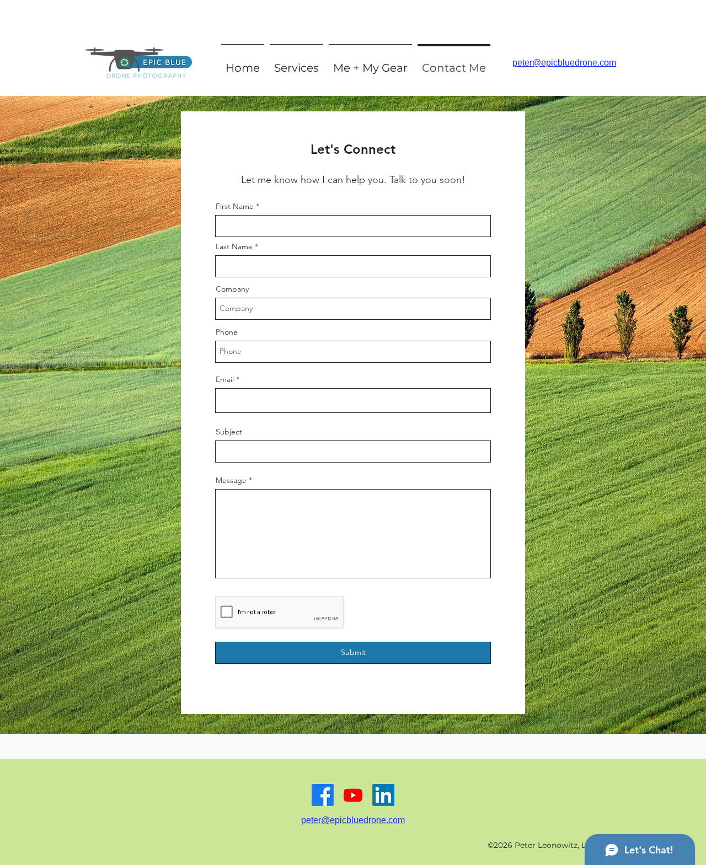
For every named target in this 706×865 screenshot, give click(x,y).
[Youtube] (353, 795)
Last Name (234, 246)
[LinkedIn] (383, 795)
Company (232, 289)
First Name (235, 206)
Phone (227, 332)
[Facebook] (323, 795)
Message (231, 480)
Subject (229, 432)
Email (225, 379)
